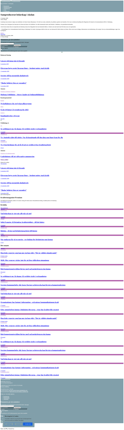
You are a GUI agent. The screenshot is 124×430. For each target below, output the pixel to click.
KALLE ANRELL (5, 386)
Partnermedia (6, 397)
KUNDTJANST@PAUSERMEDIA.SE (18, 390)
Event (4, 10)
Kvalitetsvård (6, 11)
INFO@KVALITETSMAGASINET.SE (19, 391)
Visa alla (2, 118)
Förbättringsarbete (7, 7)
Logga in (9, 202)
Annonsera (5, 399)
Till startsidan (4, 163)
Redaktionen (6, 396)
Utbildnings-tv (6, 8)
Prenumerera (6, 6)
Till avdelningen (4, 208)
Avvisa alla (18, 424)
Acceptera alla (28, 424)
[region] (18, 420)
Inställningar (9, 424)
